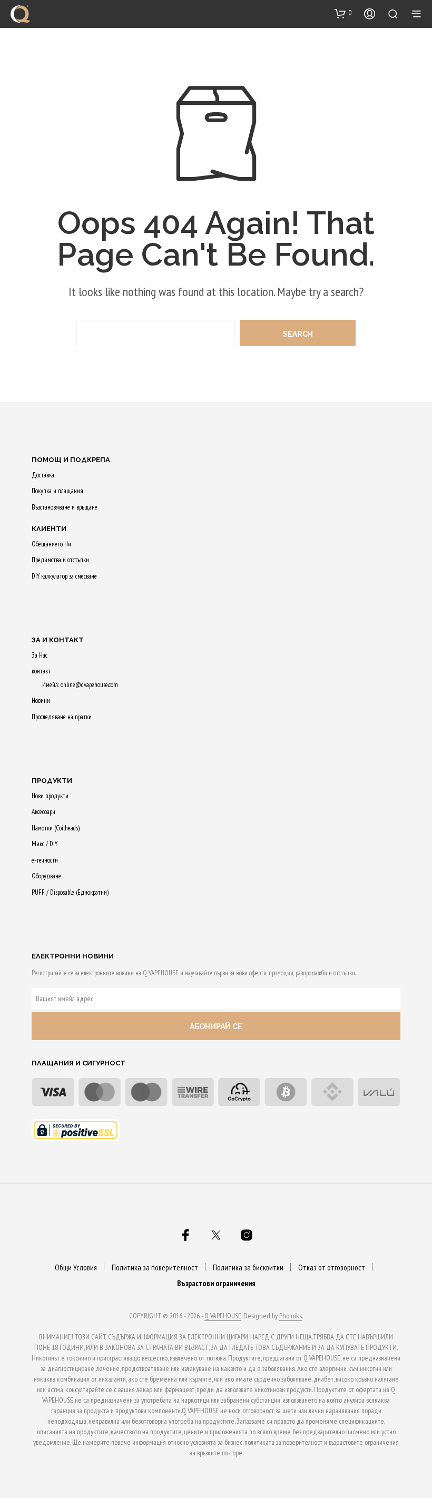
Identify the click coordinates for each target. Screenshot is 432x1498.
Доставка (43, 475)
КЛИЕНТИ (49, 529)
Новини (41, 700)
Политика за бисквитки (248, 1267)
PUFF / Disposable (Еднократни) (70, 892)
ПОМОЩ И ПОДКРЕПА (71, 460)
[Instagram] (246, 1235)
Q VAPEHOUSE (222, 1316)
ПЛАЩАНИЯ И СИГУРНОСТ (78, 1063)
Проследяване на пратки (62, 716)
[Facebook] (185, 1235)
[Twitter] (216, 1235)
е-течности (45, 860)
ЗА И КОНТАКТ (58, 640)
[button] (343, 13)
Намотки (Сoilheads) (56, 828)
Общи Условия (76, 1267)
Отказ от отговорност (331, 1267)
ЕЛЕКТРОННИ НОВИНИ (73, 956)
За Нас (39, 655)
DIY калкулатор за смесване (64, 576)
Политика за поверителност (155, 1267)
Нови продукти (50, 795)
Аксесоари (43, 811)
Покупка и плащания (57, 490)
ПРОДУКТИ (52, 781)
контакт (41, 671)
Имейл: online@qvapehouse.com (80, 684)
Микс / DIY (44, 843)
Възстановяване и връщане (64, 507)
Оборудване (46, 876)
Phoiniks (290, 1316)
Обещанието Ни (51, 544)
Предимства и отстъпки (60, 559)
